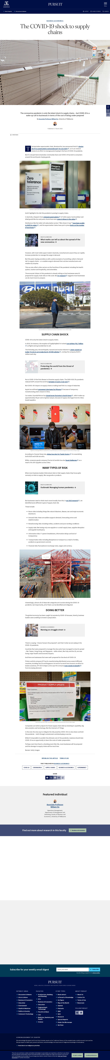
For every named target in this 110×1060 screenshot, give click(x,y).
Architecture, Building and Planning (45, 995)
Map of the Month (63, 1003)
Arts (39, 999)
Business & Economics (61, 763)
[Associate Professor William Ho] (55, 124)
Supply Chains (50, 767)
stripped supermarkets (51, 217)
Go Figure (61, 1000)
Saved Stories (96, 11)
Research (61, 1017)
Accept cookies (77, 1055)
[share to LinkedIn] (55, 778)
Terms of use (64, 758)
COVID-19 (26, 767)
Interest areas (22, 991)
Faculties (39, 991)
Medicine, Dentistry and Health (46, 1018)
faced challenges (71, 460)
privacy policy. (96, 973)
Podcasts (61, 1008)
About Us (80, 994)
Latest (87, 11)
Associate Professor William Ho (48, 119)
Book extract (62, 994)
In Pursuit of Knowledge (65, 997)
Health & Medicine (24, 1008)
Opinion (60, 1006)
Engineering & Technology (42, 1008)
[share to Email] (59, 778)
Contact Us (81, 997)
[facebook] (77, 1013)
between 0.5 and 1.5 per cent (58, 382)
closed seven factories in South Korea (58, 395)
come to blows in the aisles (66, 219)
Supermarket (81, 767)
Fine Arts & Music (43, 1012)
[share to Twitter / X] (51, 778)
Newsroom (80, 1003)
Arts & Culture (23, 997)
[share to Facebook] (47, 778)
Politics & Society (24, 1011)
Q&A (59, 1011)
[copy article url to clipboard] (63, 778)
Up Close (60, 1025)
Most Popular (8, 11)
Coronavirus (37, 767)
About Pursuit (81, 991)
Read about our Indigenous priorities (29, 1045)
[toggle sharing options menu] (108, 107)
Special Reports (63, 1019)
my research (61, 276)
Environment (22, 1006)
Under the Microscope (65, 1022)
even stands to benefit (72, 666)
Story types (60, 991)
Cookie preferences (91, 1055)
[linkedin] (81, 1013)
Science (40, 1022)
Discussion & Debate (21, 11)
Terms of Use (81, 1000)
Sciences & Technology (25, 1014)
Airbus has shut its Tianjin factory (58, 454)
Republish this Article (50, 758)
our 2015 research (72, 501)
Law (39, 1015)
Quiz (59, 1014)
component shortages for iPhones (49, 389)
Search (106, 11)
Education (21, 1003)
